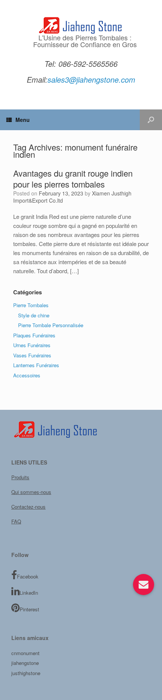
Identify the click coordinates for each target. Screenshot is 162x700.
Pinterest (29, 609)
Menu (22, 119)
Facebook (27, 576)
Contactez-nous (28, 506)
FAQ (16, 521)
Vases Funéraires (32, 355)
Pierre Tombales (31, 305)
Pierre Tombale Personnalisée (50, 325)
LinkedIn (29, 592)
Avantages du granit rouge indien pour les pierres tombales (73, 178)
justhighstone (25, 673)
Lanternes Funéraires (36, 365)
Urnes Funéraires (31, 345)
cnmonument (25, 653)
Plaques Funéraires (34, 335)
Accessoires (26, 375)
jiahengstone (25, 662)
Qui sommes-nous (31, 491)
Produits (20, 477)
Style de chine (33, 315)
